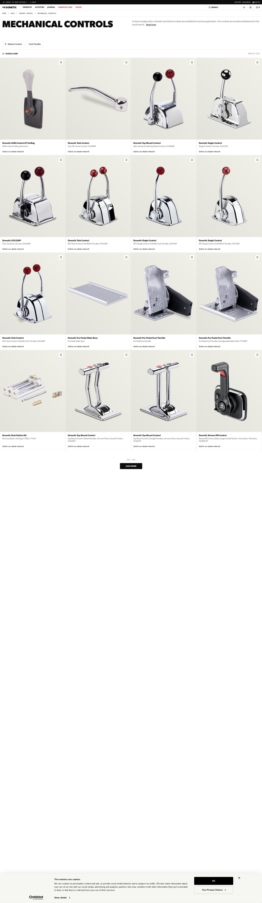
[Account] (250, 7)
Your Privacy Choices (212, 890)
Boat (13, 13)
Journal (51, 7)
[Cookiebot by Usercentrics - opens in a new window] (36, 898)
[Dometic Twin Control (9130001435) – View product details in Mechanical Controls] (33, 301)
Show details (60, 897)
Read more (151, 24)
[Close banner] (239, 878)
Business (246, 2)
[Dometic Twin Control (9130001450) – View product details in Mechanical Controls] (98, 106)
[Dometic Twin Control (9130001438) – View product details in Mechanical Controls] (98, 204)
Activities (39, 7)
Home (4, 13)
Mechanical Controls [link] (47, 13)
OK (213, 881)
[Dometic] (9, 7)
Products (27, 7)
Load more (131, 466)
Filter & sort (11, 54)
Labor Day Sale (65, 7)
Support (237, 2)
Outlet (78, 7)
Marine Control (26, 13)
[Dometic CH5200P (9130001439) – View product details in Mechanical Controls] (33, 204)
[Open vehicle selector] (244, 7)
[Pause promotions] (3, 2)
